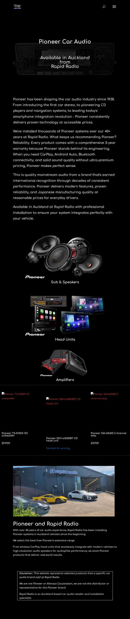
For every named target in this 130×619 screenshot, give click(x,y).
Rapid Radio (65, 66)
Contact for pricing (58, 448)
